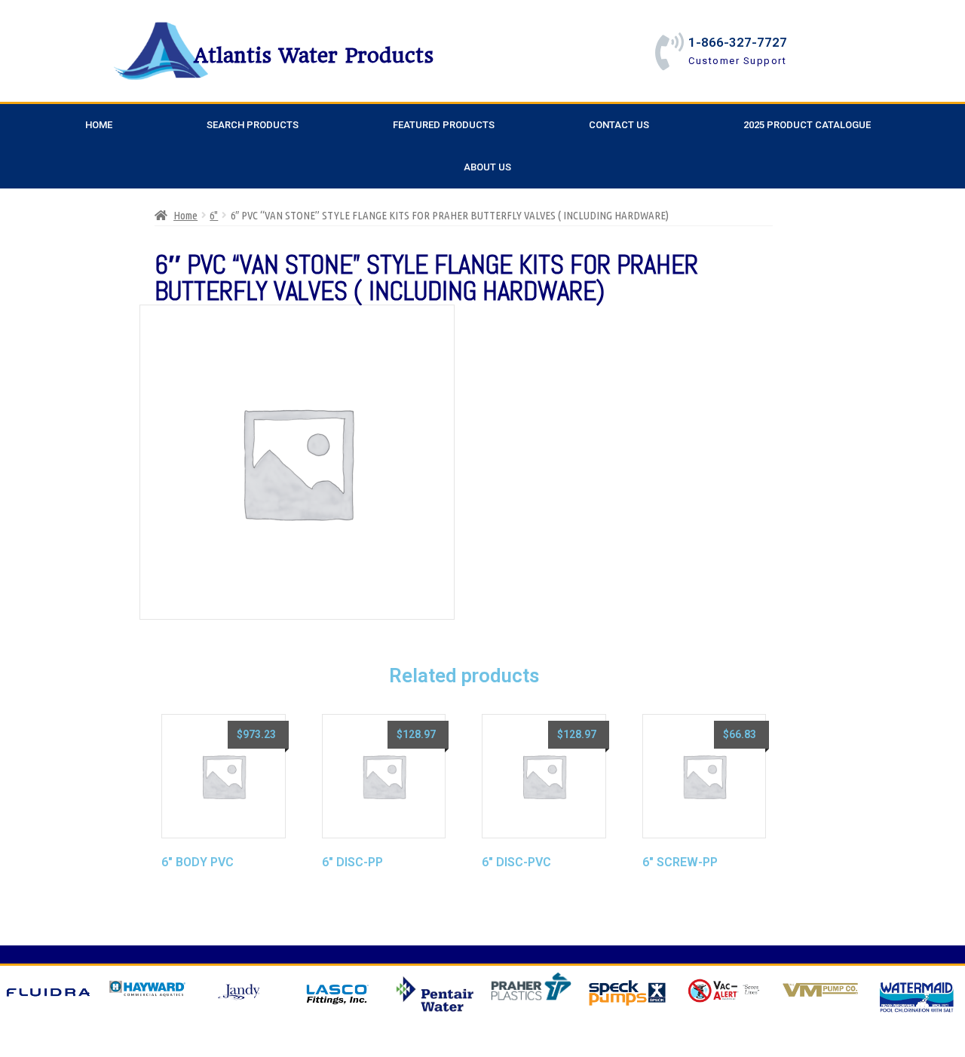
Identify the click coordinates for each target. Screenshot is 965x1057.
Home (98, 124)
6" (214, 215)
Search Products (253, 124)
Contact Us (619, 124)
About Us (487, 167)
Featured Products (444, 124)
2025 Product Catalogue (807, 124)
